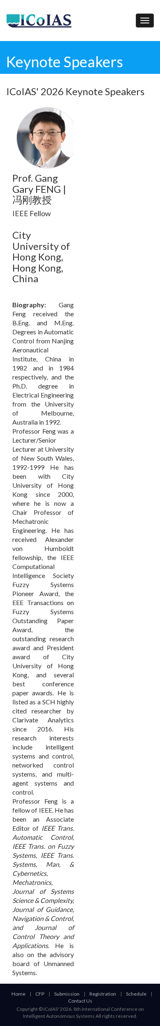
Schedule (136, 994)
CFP (39, 994)
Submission (67, 994)
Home (18, 994)
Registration (102, 994)
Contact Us (80, 1001)
